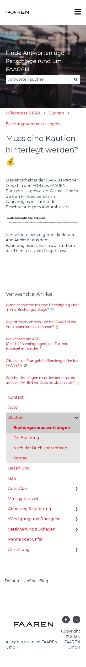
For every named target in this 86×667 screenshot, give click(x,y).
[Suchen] (75, 79)
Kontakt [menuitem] (16, 397)
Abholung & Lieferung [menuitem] (29, 509)
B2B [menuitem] (12, 478)
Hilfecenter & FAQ (23, 113)
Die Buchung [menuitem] (26, 437)
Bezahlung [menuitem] (19, 468)
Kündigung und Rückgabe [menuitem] (34, 519)
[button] (76, 418)
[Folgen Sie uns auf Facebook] (66, 619)
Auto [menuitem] (13, 407)
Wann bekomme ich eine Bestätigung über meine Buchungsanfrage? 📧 (42, 307)
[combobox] (38, 79)
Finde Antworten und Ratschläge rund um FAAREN (35, 61)
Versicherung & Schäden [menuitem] (31, 529)
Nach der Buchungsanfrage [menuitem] (40, 448)
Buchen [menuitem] (16, 417)
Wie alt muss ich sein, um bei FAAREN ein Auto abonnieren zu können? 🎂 (41, 324)
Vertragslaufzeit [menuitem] (23, 499)
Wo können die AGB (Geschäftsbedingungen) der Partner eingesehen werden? (36, 343)
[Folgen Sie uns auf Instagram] (76, 619)
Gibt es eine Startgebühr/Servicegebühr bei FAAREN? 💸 (42, 363)
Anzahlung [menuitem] (19, 549)
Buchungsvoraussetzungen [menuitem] (41, 427)
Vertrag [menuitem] (20, 458)
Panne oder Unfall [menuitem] (25, 539)
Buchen (56, 113)
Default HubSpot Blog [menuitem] (26, 581)
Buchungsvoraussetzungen (33, 124)
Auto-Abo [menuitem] (17, 488)
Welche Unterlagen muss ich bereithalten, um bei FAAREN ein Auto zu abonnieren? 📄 (43, 380)
